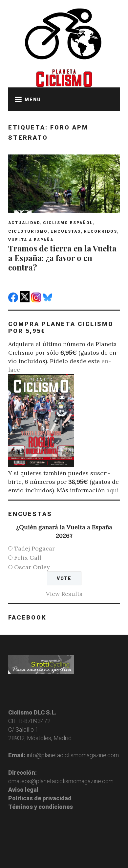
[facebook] (14, 300)
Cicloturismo (28, 231)
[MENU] (16, 99)
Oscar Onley (32, 567)
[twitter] (25, 300)
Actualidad (24, 223)
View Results (64, 594)
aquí (112, 490)
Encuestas (66, 231)
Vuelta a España (30, 240)
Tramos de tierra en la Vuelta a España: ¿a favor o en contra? (62, 257)
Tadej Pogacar (34, 548)
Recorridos (100, 231)
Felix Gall (27, 557)
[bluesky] (48, 300)
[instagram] (37, 300)
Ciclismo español (68, 223)
